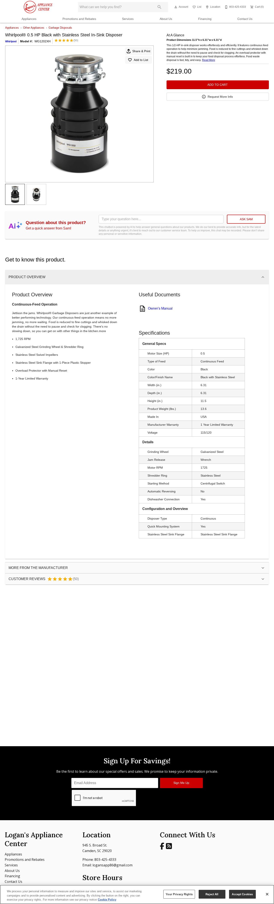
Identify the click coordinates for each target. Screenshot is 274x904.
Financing (204, 19)
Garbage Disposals (60, 27)
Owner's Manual (160, 308)
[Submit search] (159, 7)
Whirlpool (10, 41)
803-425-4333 (105, 859)
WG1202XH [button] (42, 41)
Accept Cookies (242, 894)
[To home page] (38, 7)
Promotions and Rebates (79, 19)
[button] (175, 7)
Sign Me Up (181, 782)
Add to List (141, 60)
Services (128, 19)
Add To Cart (217, 84)
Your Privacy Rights (179, 894)
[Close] (267, 894)
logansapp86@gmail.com (112, 865)
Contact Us (244, 19)
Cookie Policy (107, 899)
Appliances (29, 19)
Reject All (212, 894)
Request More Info (220, 96)
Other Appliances (33, 27)
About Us (166, 19)
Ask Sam (246, 219)
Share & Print (141, 51)
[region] (137, 894)
